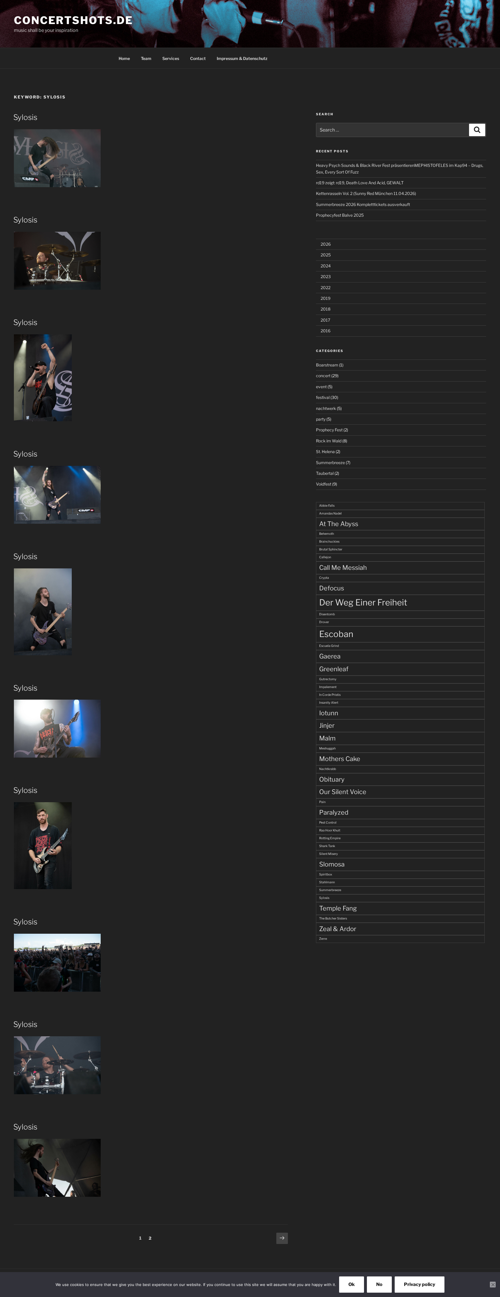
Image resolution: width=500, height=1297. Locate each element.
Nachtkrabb (327, 769)
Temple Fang (338, 908)
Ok (351, 1284)
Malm (327, 738)
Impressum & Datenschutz (242, 58)
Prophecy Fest (329, 429)
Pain (322, 802)
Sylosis (25, 117)
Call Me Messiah (343, 567)
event (321, 386)
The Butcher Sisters (333, 918)
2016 (325, 330)
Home (124, 58)
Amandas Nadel (330, 513)
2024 (326, 265)
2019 (325, 298)
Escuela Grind (329, 646)
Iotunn (328, 713)
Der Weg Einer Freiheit (363, 602)
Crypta (324, 578)
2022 (325, 287)
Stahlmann (327, 882)
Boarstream (327, 364)
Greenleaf (333, 669)
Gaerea (330, 656)
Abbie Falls (326, 506)
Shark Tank (327, 846)
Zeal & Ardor (337, 929)
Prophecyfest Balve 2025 (340, 215)
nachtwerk (326, 408)
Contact (198, 58)
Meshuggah (327, 748)
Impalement (328, 687)
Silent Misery (328, 854)
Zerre (323, 939)
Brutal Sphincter (330, 549)
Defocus (331, 588)
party (321, 419)
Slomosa (332, 864)
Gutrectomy (328, 679)
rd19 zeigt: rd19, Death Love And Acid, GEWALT (360, 182)
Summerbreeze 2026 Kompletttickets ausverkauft (363, 204)
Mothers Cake (339, 758)
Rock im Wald (328, 440)
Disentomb (327, 614)
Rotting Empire (330, 838)
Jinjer (326, 725)
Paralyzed (333, 812)
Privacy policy (419, 1284)
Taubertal (325, 473)
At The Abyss (338, 524)
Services (170, 58)
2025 (326, 254)
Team (146, 58)
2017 (325, 320)
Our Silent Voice (342, 792)
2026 (326, 244)
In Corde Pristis (330, 695)
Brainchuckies (329, 541)
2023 (326, 276)
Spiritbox (325, 874)
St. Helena (325, 451)
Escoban (336, 634)
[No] (493, 1284)
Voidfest (323, 483)
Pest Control (328, 822)
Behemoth (326, 534)
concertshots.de (73, 20)
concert (323, 375)
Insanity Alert (328, 703)
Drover (324, 622)
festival (323, 397)
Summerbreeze (330, 462)
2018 (325, 309)
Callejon (325, 557)
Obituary (332, 779)
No (379, 1284)
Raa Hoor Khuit (329, 830)
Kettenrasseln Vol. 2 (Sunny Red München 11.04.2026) (366, 193)
